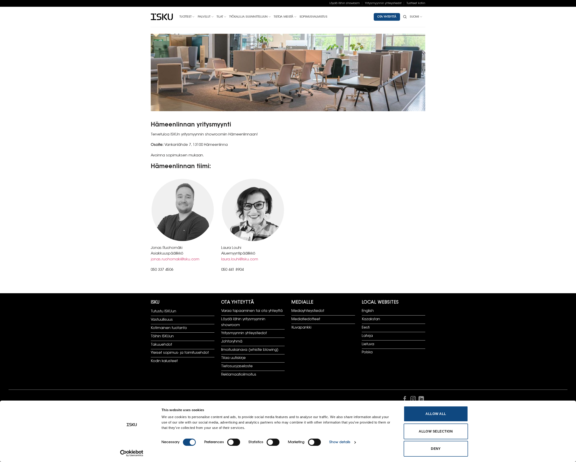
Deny (436, 449)
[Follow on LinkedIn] (421, 400)
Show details (339, 442)
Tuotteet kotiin (416, 3)
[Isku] (162, 17)
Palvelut (204, 17)
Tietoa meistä (283, 17)
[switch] (233, 442)
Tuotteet (185, 17)
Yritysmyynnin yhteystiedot (383, 3)
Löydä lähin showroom (344, 3)
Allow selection (436, 431)
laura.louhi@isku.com (239, 259)
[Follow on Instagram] (413, 400)
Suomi (414, 17)
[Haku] (405, 17)
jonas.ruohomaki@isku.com (175, 259)
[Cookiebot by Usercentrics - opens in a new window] (131, 453)
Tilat (220, 17)
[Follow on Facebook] (404, 400)
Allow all (435, 414)
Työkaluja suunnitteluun (248, 17)
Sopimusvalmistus (313, 17)
